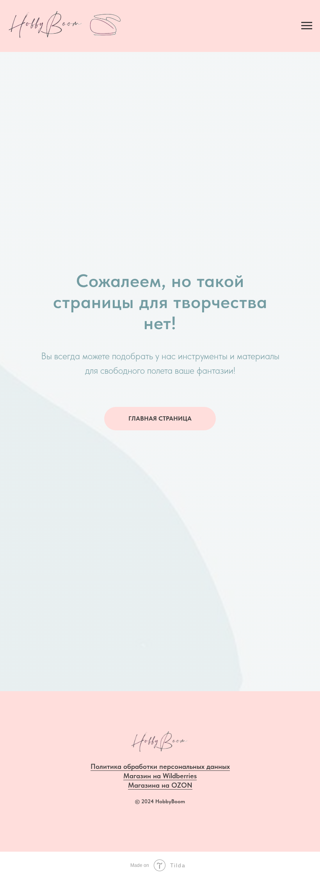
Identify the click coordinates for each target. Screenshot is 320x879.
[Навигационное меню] (306, 26)
